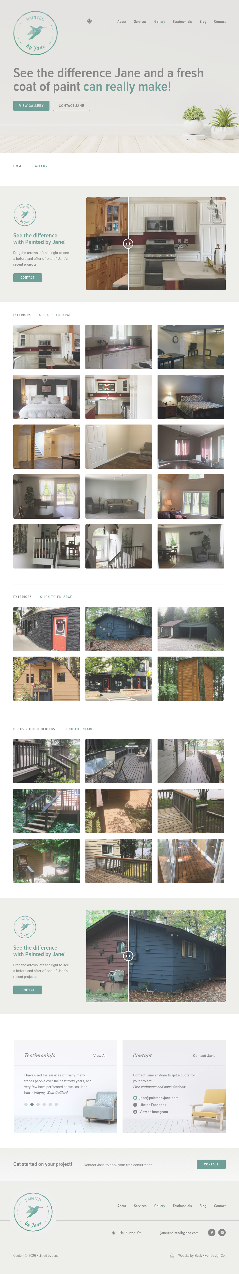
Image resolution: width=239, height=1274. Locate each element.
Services (140, 21)
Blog (203, 21)
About (121, 21)
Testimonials (182, 21)
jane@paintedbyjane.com (179, 1233)
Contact (220, 21)
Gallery (159, 21)
